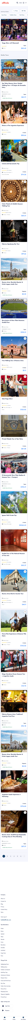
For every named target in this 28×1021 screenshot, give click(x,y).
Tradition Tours (13, 15)
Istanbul (2, 934)
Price (16, 11)
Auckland (3, 950)
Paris (2, 956)
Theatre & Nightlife (5, 994)
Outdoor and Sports (5, 969)
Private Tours (3, 997)
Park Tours (22, 15)
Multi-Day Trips (4, 972)
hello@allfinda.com (6, 920)
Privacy (2, 907)
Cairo (2, 942)
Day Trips (3, 983)
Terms (2, 912)
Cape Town (3, 953)
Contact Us (3, 901)
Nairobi (2, 939)
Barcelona (3, 945)
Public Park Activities (5, 986)
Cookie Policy (4, 909)
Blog (2, 904)
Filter (24, 11)
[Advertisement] (14, 876)
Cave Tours (4, 15)
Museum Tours (4, 978)
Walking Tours (4, 967)
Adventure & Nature (5, 975)
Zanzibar (3, 947)
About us (3, 898)
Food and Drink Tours (6, 980)
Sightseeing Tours (5, 964)
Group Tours (3, 989)
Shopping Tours (4, 991)
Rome (2, 931)
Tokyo (2, 936)
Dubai (2, 928)
